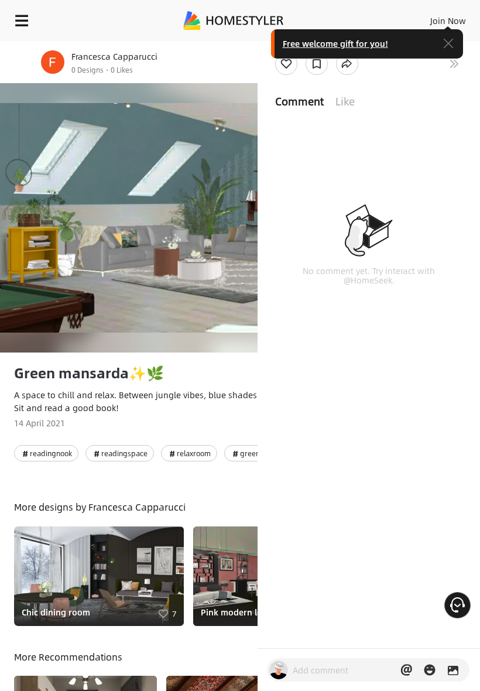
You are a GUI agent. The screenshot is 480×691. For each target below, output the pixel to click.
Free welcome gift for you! (335, 43)
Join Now (448, 20)
